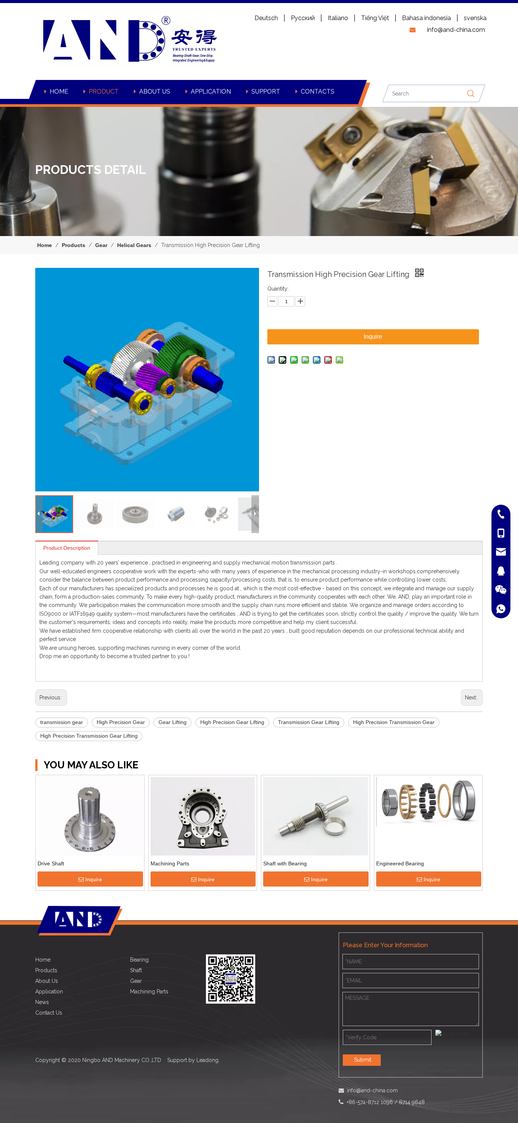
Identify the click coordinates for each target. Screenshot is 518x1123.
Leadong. (208, 1060)
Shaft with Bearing (285, 863)
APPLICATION (211, 91)
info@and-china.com (372, 1090)
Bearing (139, 960)
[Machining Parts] (203, 816)
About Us (46, 981)
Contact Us (48, 1013)
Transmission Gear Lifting (308, 722)
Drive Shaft (51, 863)
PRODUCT (104, 91)
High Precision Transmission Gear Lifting (89, 736)
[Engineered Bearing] (428, 801)
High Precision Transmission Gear (394, 722)
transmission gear (61, 722)
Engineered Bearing (400, 863)
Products (46, 970)
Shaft (136, 970)
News (42, 1002)
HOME (59, 91)
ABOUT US (154, 91)
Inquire (373, 336)
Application (49, 991)
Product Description (66, 548)
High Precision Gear (121, 722)
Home (42, 960)
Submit (362, 1060)
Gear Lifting (173, 722)
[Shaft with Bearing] (315, 817)
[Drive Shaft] (90, 818)
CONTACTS (317, 91)
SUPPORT (265, 91)
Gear (136, 981)
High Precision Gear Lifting (232, 722)
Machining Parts (170, 863)
